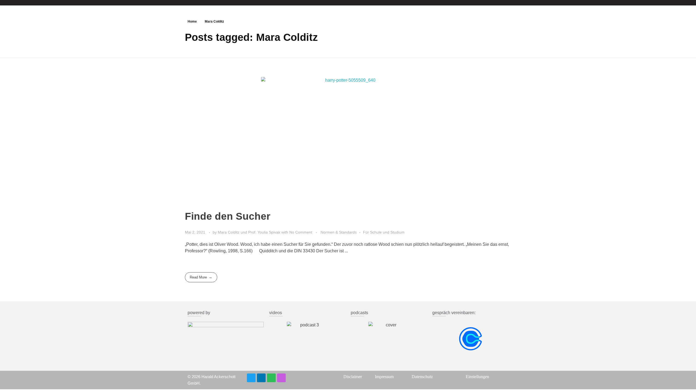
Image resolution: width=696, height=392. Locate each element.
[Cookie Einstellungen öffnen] (11, 379)
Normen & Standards (339, 232)
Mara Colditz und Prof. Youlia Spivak (249, 232)
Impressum (384, 376)
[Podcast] (281, 377)
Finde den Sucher (227, 216)
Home (192, 21)
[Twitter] (251, 377)
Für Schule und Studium (384, 232)
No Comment (300, 232)
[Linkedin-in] (261, 377)
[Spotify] (271, 377)
